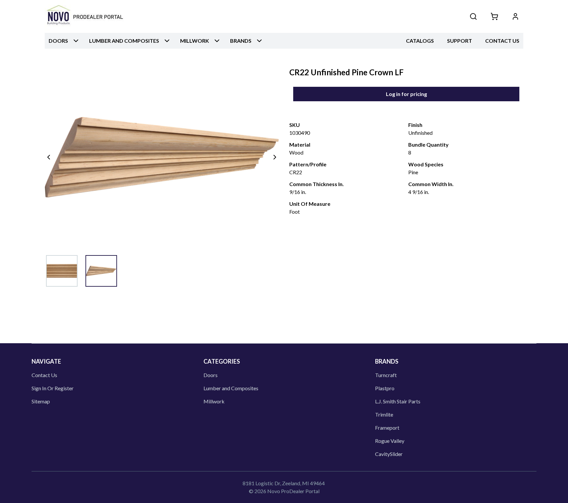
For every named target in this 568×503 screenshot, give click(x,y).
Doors (210, 375)
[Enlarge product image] (62, 271)
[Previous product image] (49, 157)
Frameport (387, 427)
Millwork (214, 401)
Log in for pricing (406, 94)
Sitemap (41, 401)
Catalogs (420, 40)
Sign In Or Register (53, 388)
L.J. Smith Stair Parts (397, 401)
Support (459, 40)
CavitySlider (389, 454)
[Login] (515, 16)
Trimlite (384, 414)
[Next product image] (275, 157)
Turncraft (386, 375)
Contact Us (502, 40)
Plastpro (384, 388)
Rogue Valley (389, 441)
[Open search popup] (473, 16)
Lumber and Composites (230, 388)
